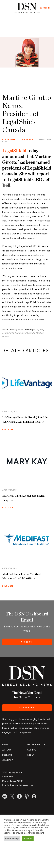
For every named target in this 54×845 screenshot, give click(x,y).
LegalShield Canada (25, 333)
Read (5, 745)
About (31, 755)
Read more (7, 430)
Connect (7, 760)
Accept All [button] (28, 838)
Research (7, 755)
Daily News (17, 329)
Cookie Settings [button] (12, 838)
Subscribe (45, 8)
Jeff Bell (39, 329)
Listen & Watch (36, 745)
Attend (6, 750)
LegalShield (14, 150)
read (41, 140)
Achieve (31, 750)
